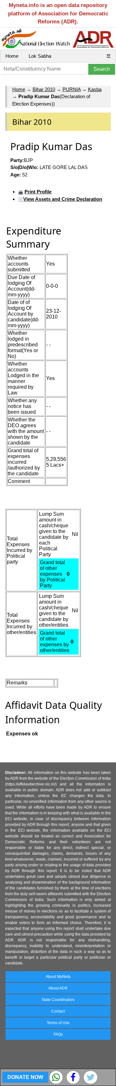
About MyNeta (58, 976)
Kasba (95, 89)
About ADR (58, 988)
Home (11, 56)
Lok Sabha (40, 56)
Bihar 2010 (44, 89)
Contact (58, 1011)
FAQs (58, 1034)
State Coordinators (58, 999)
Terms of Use (58, 1023)
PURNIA (72, 89)
